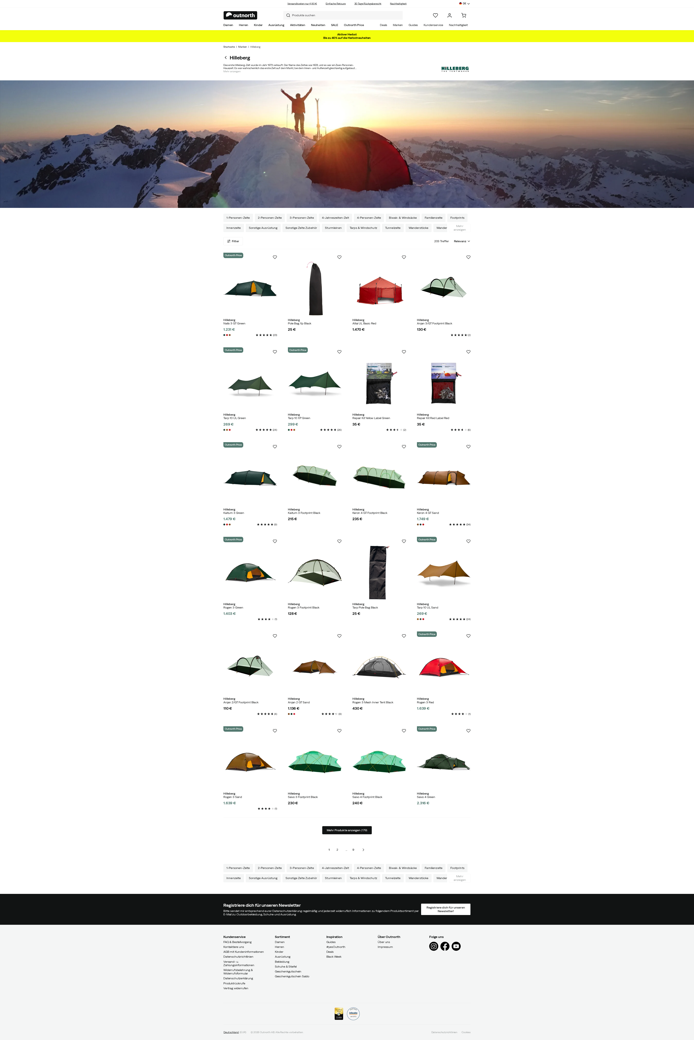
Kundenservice (433, 25)
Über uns (384, 942)
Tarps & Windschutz (363, 227)
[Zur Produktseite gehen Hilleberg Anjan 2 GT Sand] (315, 667)
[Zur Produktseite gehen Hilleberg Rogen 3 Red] (444, 667)
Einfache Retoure (336, 3)
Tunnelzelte (393, 227)
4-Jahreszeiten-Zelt (335, 217)
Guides (413, 25)
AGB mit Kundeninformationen (243, 951)
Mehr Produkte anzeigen (347, 830)
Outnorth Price (354, 25)
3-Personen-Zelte (302, 217)
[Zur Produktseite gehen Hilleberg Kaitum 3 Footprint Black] (315, 478)
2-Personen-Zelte (270, 217)
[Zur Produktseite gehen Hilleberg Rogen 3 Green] (250, 572)
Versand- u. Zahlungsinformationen (238, 963)
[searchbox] (346, 15)
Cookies (466, 1032)
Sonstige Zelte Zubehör (301, 227)
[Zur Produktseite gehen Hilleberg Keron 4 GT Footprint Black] (379, 478)
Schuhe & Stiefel (286, 966)
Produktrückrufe (234, 983)
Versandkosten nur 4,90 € (302, 3)
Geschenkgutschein (288, 971)
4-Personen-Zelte (369, 217)
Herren (243, 25)
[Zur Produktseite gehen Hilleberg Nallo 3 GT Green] (250, 288)
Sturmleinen (333, 227)
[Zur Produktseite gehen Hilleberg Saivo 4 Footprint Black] (379, 762)
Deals (383, 25)
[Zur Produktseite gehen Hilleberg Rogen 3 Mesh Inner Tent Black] (379, 667)
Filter (235, 241)
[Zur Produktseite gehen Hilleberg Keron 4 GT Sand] (444, 478)
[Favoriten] (435, 15)
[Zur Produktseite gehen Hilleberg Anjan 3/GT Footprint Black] (444, 288)
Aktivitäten (297, 25)
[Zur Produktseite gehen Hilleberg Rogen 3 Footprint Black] (315, 572)
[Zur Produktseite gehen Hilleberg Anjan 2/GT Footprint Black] (250, 667)
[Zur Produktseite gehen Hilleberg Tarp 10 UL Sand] (444, 572)
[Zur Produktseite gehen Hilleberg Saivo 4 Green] (444, 762)
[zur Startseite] (240, 15)
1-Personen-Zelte (238, 217)
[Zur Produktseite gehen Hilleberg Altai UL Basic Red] (379, 288)
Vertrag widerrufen (235, 988)
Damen (228, 25)
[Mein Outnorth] (450, 15)
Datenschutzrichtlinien (238, 956)
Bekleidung (282, 961)
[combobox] (343, 15)
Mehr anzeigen (460, 227)
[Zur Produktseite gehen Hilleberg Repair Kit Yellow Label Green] (379, 383)
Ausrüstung (276, 25)
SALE (334, 25)
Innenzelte (233, 227)
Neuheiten (318, 25)
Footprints (457, 217)
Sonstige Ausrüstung (263, 227)
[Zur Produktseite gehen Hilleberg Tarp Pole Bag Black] (379, 572)
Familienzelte (433, 217)
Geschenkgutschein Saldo (292, 976)
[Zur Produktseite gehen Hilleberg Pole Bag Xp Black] (315, 288)
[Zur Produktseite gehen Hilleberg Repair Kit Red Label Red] (444, 383)
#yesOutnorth (335, 946)
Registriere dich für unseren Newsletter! (446, 909)
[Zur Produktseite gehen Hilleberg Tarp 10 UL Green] (250, 383)
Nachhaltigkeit (398, 3)
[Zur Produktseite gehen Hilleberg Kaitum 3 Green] (250, 478)
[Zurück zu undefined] (226, 57)
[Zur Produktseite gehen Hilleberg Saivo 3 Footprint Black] (315, 762)
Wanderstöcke (419, 227)
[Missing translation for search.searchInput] (286, 15)
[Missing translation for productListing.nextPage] (363, 849)
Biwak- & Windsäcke (403, 217)
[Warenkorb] (463, 15)
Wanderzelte (445, 227)
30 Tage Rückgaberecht (368, 3)
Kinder (258, 25)
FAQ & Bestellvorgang (237, 942)
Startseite (229, 46)
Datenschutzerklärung (238, 978)
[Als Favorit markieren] (275, 257)
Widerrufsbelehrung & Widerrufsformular (238, 971)
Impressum (385, 946)
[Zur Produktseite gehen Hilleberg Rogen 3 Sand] (250, 762)
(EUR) (235, 1032)
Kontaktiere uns (233, 946)
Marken (398, 25)
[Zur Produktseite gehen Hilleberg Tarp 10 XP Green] (315, 383)
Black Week (333, 956)
